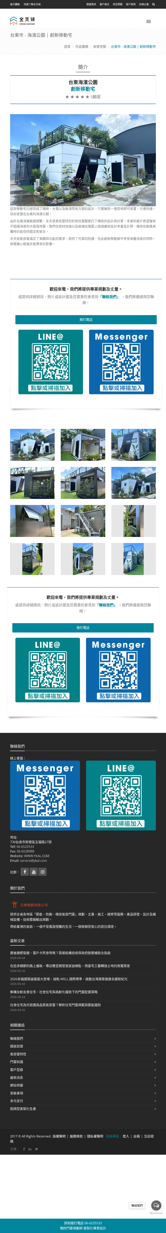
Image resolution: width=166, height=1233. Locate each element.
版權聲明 (59, 1136)
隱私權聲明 (95, 1136)
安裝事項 (16, 1093)
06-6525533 (25, 846)
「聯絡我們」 (109, 296)
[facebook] (25, 872)
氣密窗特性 (18, 1054)
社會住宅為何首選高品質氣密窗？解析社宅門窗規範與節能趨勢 (55, 1005)
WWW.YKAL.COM (36, 856)
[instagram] (42, 872)
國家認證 (16, 1046)
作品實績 (81, 46)
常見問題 (117, 4)
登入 (126, 1136)
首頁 (67, 46)
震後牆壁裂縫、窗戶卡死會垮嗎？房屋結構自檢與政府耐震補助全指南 (60, 953)
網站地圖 (16, 1085)
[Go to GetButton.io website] (156, 1213)
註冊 (136, 1136)
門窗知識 (16, 1062)
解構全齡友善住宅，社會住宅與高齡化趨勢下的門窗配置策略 (54, 992)
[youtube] (34, 872)
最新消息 (16, 1077)
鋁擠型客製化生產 (23, 1109)
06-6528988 (25, 851)
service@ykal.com (33, 860)
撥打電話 (86, 319)
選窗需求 (91, 4)
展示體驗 (15, 4)
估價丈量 (144, 4)
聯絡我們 (16, 1038)
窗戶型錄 (16, 1069)
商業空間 (99, 46)
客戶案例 (131, 4)
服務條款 (76, 1136)
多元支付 (16, 1101)
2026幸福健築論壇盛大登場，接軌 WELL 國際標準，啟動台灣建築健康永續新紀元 (69, 979)
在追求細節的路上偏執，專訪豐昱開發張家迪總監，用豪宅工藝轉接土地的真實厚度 (70, 966)
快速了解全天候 (32, 4)
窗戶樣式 (104, 4)
